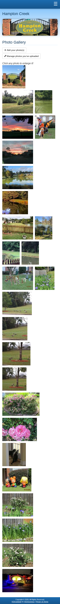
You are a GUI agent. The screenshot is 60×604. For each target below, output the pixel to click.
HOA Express (29, 602)
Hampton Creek (15, 14)
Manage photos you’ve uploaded (23, 56)
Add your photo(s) (15, 50)
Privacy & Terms (42, 602)
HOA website (16, 602)
